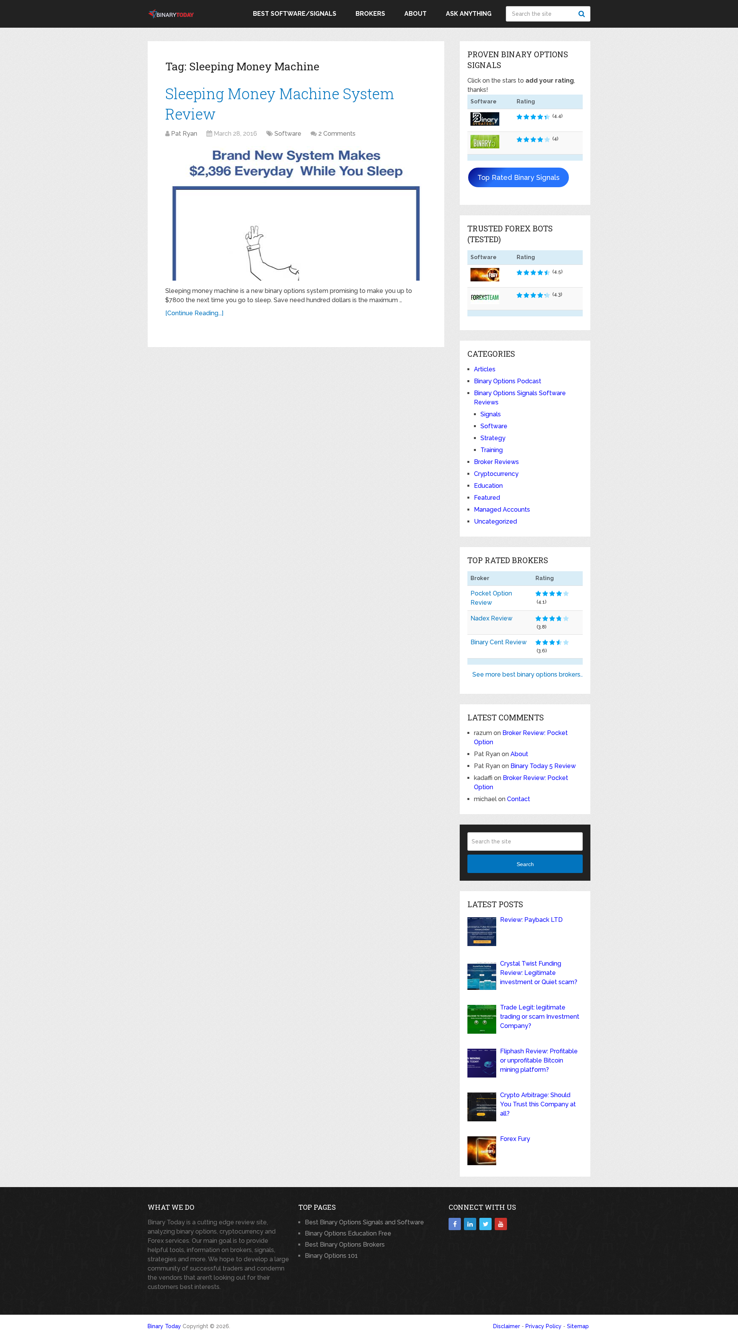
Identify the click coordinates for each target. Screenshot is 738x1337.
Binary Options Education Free (348, 1233)
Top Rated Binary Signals (518, 177)
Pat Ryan (184, 133)
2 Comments (337, 133)
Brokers (370, 13)
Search (582, 14)
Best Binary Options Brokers (345, 1244)
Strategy (492, 438)
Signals (490, 414)
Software (287, 133)
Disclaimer (506, 1326)
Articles (484, 369)
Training (491, 450)
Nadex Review (491, 618)
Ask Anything (469, 13)
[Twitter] (485, 1224)
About (415, 13)
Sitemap (578, 1326)
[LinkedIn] (470, 1224)
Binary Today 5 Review (543, 766)
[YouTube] (501, 1224)
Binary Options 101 (331, 1255)
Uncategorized (495, 521)
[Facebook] (455, 1224)
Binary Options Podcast (507, 381)
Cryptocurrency (496, 473)
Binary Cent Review (498, 642)
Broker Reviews (496, 462)
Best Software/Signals (294, 13)
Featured (487, 497)
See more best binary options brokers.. (527, 674)
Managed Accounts (502, 509)
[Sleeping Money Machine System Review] (296, 213)
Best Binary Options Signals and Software (364, 1222)
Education (488, 485)
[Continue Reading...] (194, 313)
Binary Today (164, 1326)
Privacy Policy (543, 1326)
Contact (518, 799)
